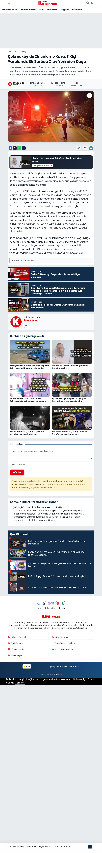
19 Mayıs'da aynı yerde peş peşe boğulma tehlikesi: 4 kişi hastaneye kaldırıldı (29, 366)
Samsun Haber (10, 9)
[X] (44, 603)
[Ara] (87, 3)
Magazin (64, 9)
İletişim (62, 608)
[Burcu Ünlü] (16, 321)
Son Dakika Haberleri (64, 649)
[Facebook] (39, 603)
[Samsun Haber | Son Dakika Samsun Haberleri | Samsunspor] (47, 2)
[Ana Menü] (9, 2)
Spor (41, 9)
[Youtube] (58, 603)
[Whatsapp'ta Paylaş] (19, 148)
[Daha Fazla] (24, 148)
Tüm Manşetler (18, 649)
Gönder (17, 472)
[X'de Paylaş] (15, 148)
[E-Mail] (26, 326)
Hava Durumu (61, 637)
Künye (39, 608)
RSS (28, 666)
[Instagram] (49, 603)
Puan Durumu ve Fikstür (65, 643)
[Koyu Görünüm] (92, 3)
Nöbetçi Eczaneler (19, 637)
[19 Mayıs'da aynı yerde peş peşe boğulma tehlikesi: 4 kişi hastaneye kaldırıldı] (30, 351)
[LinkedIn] (53, 603)
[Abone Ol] (91, 147)
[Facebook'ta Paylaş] (10, 148)
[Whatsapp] (63, 603)
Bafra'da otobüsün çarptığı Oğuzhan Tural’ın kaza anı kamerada (70, 432)
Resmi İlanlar (28, 9)
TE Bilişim (58, 674)
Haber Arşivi (16, 655)
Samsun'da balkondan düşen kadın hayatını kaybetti (41, 846)
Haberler (12, 52)
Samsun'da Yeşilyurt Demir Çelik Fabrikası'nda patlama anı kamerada (28, 399)
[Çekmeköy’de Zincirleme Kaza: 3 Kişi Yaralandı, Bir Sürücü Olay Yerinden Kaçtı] (51, 116)
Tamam (20, 682)
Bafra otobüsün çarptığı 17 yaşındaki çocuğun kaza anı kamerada (27, 432)
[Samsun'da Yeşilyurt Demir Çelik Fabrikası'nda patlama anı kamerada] (30, 384)
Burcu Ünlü (30, 320)
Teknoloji (52, 9)
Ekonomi (77, 9)
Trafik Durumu (17, 643)
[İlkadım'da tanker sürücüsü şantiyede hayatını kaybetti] (72, 351)
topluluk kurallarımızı (35, 481)
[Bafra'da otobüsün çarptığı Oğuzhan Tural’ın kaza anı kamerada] (72, 417)
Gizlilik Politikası (50, 608)
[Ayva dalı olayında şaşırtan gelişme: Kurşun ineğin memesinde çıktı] (72, 384)
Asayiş (23, 52)
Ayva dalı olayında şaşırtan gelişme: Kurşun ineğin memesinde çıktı (69, 399)
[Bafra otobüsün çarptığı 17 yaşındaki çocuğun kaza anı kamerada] (30, 417)
